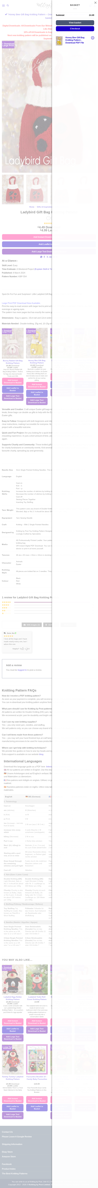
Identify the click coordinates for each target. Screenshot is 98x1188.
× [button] (92, 38)
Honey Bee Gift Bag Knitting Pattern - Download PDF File (74, 40)
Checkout (75, 29)
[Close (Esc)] (95, 2)
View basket (75, 23)
